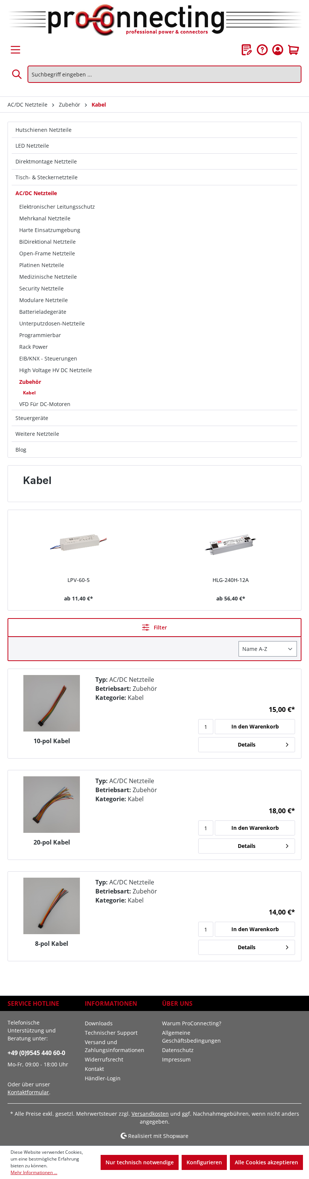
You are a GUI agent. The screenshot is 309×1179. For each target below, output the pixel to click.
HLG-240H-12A (231, 579)
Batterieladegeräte (42, 311)
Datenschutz (178, 1050)
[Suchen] (17, 74)
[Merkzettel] (247, 49)
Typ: (101, 679)
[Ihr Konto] (278, 49)
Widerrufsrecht (104, 1059)
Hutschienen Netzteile (43, 129)
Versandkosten (150, 1113)
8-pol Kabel (51, 944)
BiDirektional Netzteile (47, 241)
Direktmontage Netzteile (46, 161)
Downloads (99, 1023)
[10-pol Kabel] (51, 703)
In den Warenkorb (255, 726)
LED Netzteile (32, 145)
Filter (159, 627)
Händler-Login (103, 1078)
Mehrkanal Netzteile (44, 218)
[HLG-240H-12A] (230, 544)
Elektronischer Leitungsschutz (57, 206)
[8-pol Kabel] (51, 906)
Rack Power (33, 346)
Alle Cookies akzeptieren (266, 1162)
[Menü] (15, 49)
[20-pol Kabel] (51, 804)
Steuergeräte (31, 418)
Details (246, 744)
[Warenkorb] (293, 49)
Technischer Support (111, 1032)
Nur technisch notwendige (140, 1162)
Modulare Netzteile (43, 300)
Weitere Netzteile (37, 433)
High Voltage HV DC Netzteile (55, 370)
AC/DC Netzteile (36, 193)
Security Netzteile (41, 288)
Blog (20, 449)
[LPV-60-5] (78, 544)
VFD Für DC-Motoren (44, 404)
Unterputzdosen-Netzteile (52, 323)
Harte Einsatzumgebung (49, 230)
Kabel (29, 392)
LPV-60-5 (78, 579)
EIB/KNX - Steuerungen (48, 358)
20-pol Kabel (52, 842)
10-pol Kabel (52, 741)
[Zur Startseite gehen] (154, 20)
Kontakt (94, 1068)
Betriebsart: (113, 688)
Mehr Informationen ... (34, 1172)
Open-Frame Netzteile (47, 253)
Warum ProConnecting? (191, 1023)
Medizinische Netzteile (48, 276)
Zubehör (30, 381)
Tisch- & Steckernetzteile (46, 177)
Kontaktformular (28, 1092)
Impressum (176, 1059)
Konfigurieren (204, 1162)
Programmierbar (40, 335)
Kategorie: (110, 697)
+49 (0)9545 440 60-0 (36, 1053)
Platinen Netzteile (41, 265)
